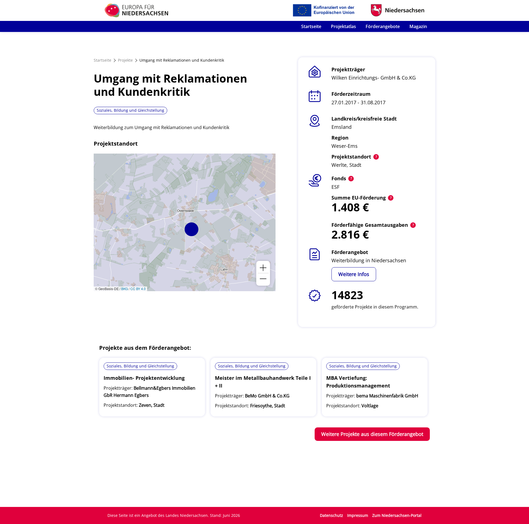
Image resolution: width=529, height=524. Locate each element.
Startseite (311, 26)
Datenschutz (331, 515)
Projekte (125, 60)
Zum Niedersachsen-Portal (397, 515)
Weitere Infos (353, 274)
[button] (191, 229)
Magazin (418, 26)
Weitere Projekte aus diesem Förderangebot (372, 434)
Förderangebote (383, 26)
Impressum (357, 515)
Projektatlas (343, 26)
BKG (124, 288)
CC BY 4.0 (138, 288)
